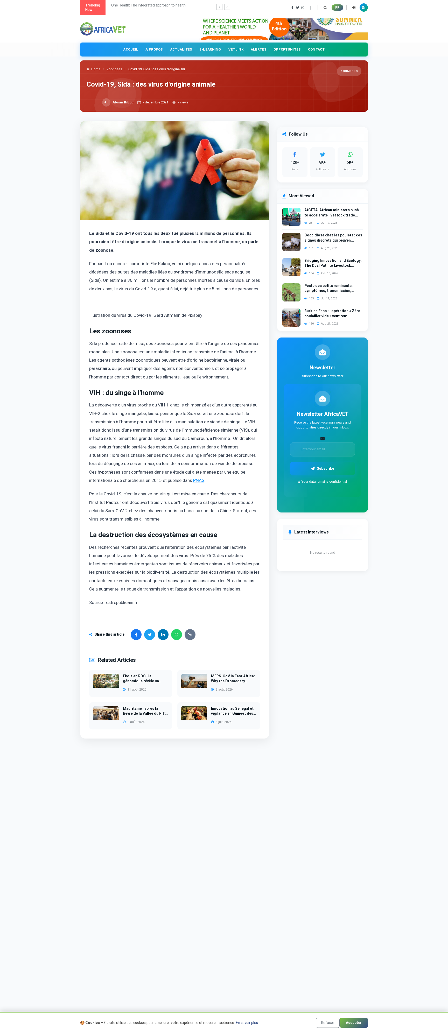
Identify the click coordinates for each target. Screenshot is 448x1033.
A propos (154, 49)
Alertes (258, 49)
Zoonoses (114, 69)
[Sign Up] (364, 7)
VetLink (235, 49)
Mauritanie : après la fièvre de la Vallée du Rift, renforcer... (145, 711)
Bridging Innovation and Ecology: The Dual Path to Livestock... (333, 263)
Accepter (354, 1022)
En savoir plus (247, 1022)
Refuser (327, 1022)
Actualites (181, 49)
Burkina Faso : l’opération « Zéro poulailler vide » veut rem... (332, 313)
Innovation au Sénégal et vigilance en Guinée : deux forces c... (233, 711)
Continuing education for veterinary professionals (151, 5)
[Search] (325, 7)
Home (95, 69)
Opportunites (287, 49)
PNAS (198, 480)
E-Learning (210, 49)
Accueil (130, 49)
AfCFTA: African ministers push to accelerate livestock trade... (331, 213)
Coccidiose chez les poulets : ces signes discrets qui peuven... (333, 238)
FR (337, 7)
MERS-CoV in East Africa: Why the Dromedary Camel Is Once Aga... (233, 679)
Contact (316, 49)
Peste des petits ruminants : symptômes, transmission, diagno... (328, 288)
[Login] (354, 7)
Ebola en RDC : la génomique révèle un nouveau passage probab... (141, 679)
